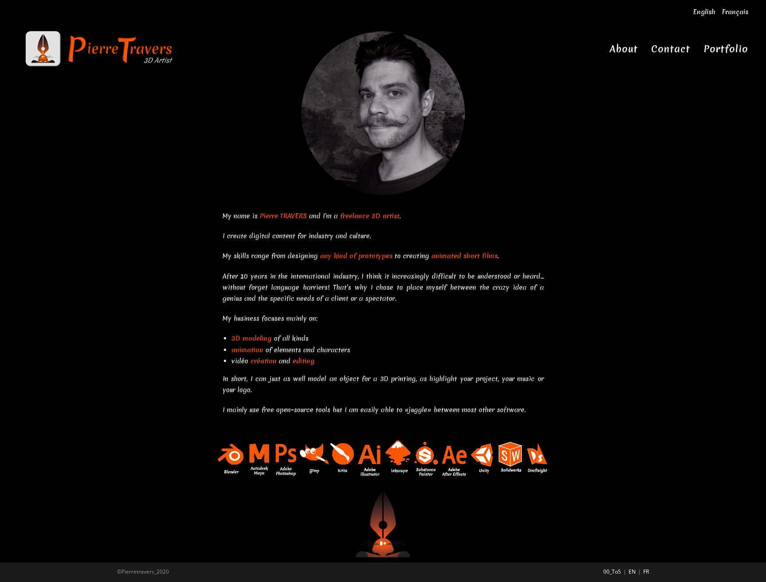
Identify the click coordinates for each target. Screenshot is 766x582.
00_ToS (612, 571)
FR (646, 571)
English (704, 12)
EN (632, 571)
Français (735, 12)
